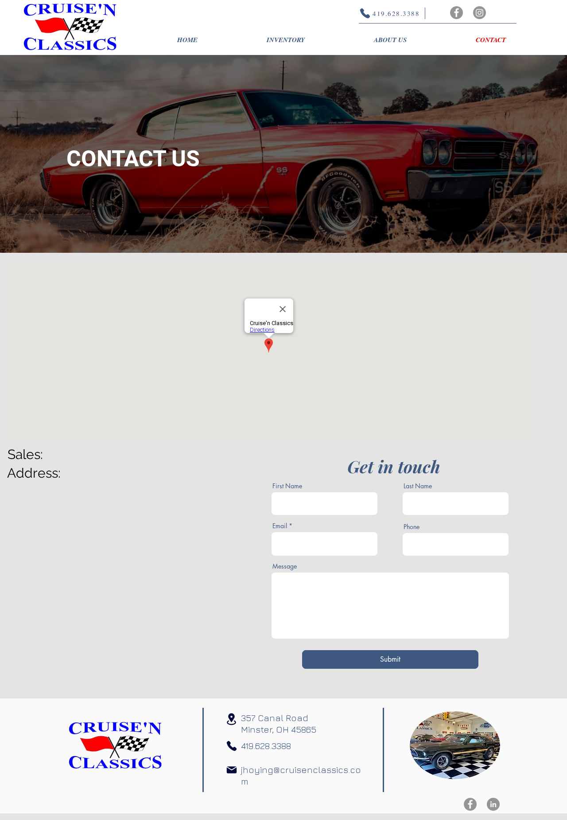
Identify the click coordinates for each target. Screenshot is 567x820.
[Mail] (231, 770)
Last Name (418, 486)
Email (279, 526)
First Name (287, 486)
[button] (285, 40)
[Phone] (231, 746)
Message (284, 566)
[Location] (231, 719)
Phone (411, 527)
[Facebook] (456, 12)
